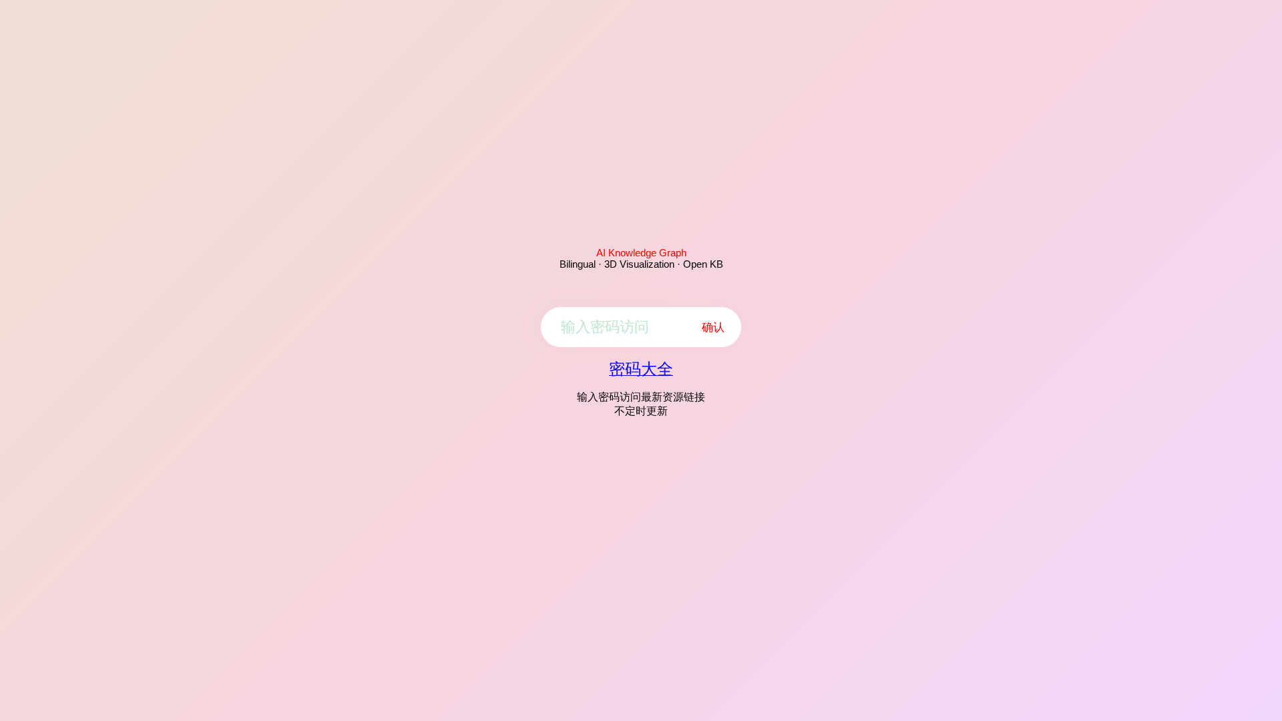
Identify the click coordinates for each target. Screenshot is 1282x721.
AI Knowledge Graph (641, 252)
